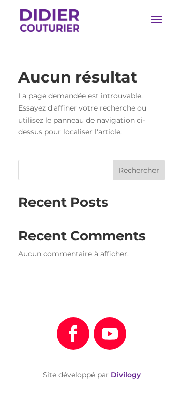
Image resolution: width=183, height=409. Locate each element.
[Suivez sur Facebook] (73, 333)
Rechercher (138, 170)
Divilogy (126, 374)
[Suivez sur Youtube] (110, 333)
